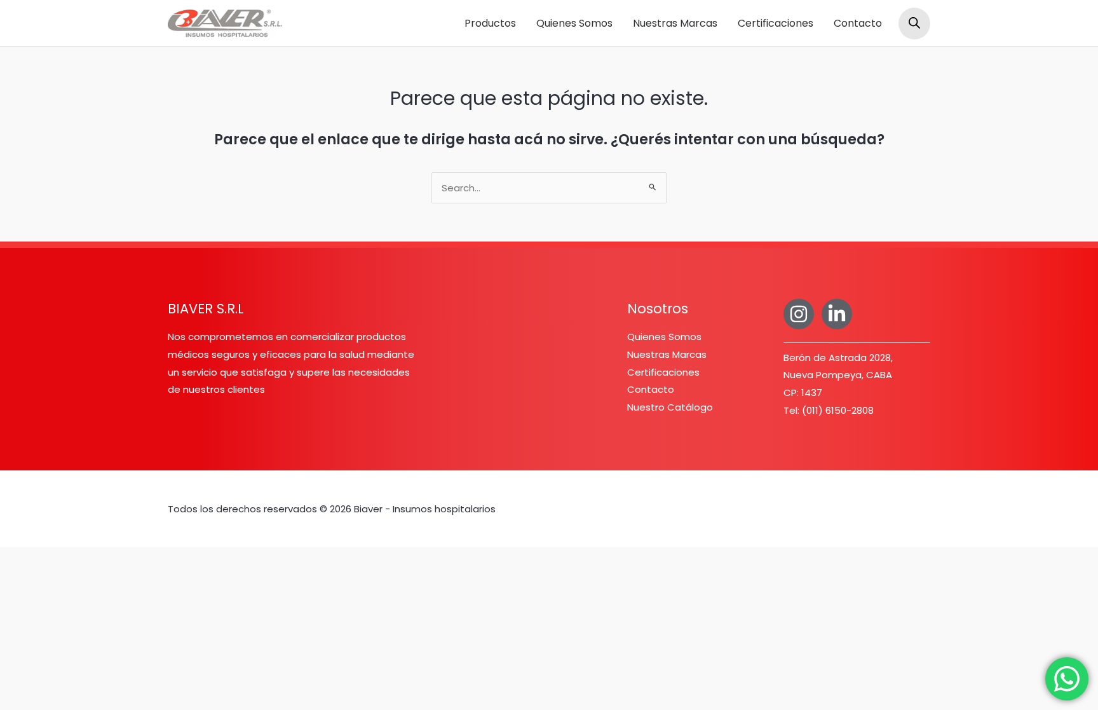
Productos (490, 23)
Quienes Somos (574, 23)
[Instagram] (798, 314)
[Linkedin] (837, 314)
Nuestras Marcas (675, 23)
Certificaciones (775, 23)
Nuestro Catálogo (670, 407)
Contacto (858, 23)
